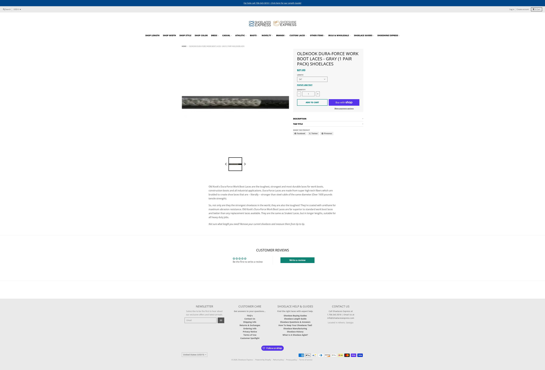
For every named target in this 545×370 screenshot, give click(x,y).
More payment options (344, 108)
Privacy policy (291, 360)
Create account (523, 9)
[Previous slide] (226, 164)
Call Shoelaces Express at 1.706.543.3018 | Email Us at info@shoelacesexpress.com (340, 314)
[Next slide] (245, 164)
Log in (512, 9)
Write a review (297, 260)
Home (184, 46)
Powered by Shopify (263, 360)
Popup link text (304, 85)
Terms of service (305, 360)
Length (300, 75)
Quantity (301, 90)
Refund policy (278, 360)
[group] (235, 164)
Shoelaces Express (245, 360)
